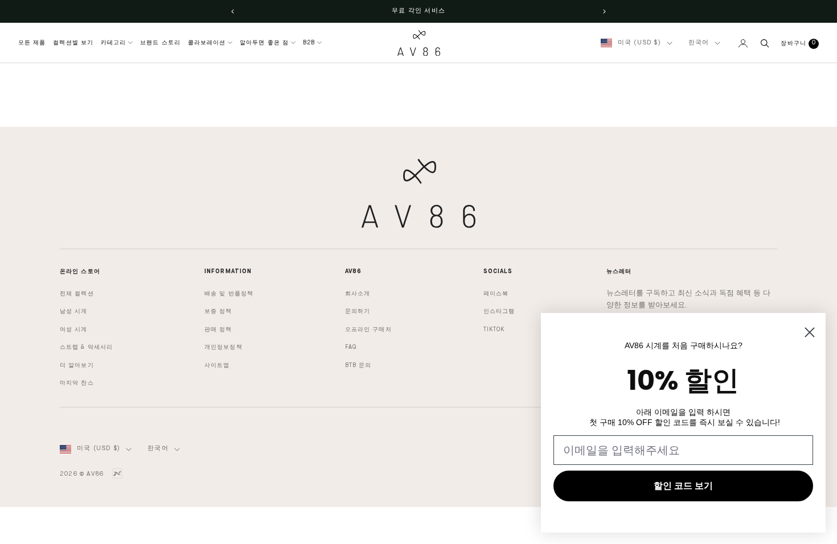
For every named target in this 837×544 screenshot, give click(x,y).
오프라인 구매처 (368, 329)
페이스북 (495, 293)
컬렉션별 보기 (73, 43)
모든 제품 (32, 43)
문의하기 (357, 311)
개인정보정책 (223, 347)
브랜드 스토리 (160, 43)
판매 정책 (218, 329)
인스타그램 (499, 311)
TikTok (494, 329)
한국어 (698, 43)
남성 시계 (74, 311)
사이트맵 (216, 365)
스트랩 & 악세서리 (86, 347)
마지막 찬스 (77, 383)
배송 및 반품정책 (228, 293)
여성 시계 (74, 329)
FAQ (350, 347)
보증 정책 (218, 311)
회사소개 (357, 293)
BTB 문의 (358, 365)
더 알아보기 (77, 365)
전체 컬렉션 (77, 293)
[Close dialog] (809, 332)
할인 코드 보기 (683, 486)
